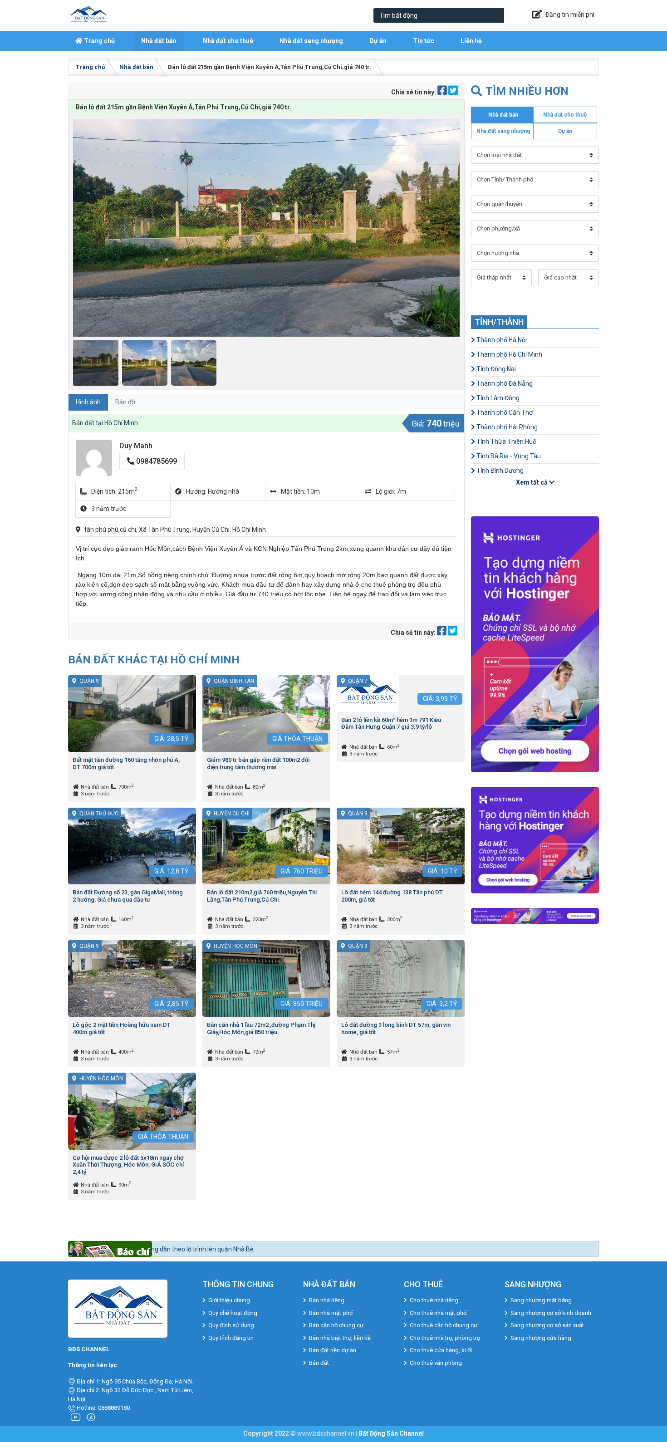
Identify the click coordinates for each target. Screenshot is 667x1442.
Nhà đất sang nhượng (311, 40)
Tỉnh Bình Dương (499, 470)
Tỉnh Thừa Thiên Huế (505, 441)
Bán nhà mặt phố (331, 1313)
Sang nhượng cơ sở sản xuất (547, 1325)
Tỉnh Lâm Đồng (497, 398)
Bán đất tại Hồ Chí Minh (105, 423)
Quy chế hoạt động (232, 1313)
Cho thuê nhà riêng (434, 1300)
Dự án (378, 40)
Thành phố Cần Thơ (504, 412)
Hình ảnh (88, 402)
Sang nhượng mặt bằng (541, 1300)
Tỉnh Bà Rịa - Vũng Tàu (508, 456)
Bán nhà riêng (326, 1300)
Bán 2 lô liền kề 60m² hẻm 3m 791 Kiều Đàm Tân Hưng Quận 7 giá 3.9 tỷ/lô (391, 723)
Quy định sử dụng (231, 1325)
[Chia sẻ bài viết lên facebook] (442, 92)
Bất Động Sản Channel (391, 1433)
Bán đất (319, 1362)
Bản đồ (125, 402)
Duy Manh (135, 445)
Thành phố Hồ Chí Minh (508, 354)
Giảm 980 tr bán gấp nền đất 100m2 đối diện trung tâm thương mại (258, 763)
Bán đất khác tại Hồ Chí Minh (154, 659)
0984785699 (155, 461)
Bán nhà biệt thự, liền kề (340, 1337)
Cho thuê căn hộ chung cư (443, 1325)
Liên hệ (471, 40)
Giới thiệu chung (229, 1300)
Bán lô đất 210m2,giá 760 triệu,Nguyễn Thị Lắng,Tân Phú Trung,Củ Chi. (262, 896)
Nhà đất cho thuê (228, 40)
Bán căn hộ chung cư (336, 1325)
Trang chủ (99, 40)
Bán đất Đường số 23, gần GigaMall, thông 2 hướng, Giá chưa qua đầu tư (128, 896)
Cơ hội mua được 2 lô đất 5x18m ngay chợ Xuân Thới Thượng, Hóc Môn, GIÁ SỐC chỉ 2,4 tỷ (128, 1164)
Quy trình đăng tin (231, 1337)
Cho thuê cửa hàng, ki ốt (441, 1350)
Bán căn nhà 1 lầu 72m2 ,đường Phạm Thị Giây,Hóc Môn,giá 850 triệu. (261, 1028)
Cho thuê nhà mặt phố (438, 1313)
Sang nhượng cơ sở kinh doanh (550, 1313)
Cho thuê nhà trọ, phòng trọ (445, 1337)
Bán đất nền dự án (332, 1350)
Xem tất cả (532, 482)
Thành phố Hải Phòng (506, 427)
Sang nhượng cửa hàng (540, 1337)
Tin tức (423, 40)
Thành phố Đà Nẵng (504, 383)
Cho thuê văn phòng (436, 1362)
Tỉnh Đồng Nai (495, 369)
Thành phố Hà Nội (501, 339)
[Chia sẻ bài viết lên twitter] (453, 92)
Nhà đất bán (159, 40)
